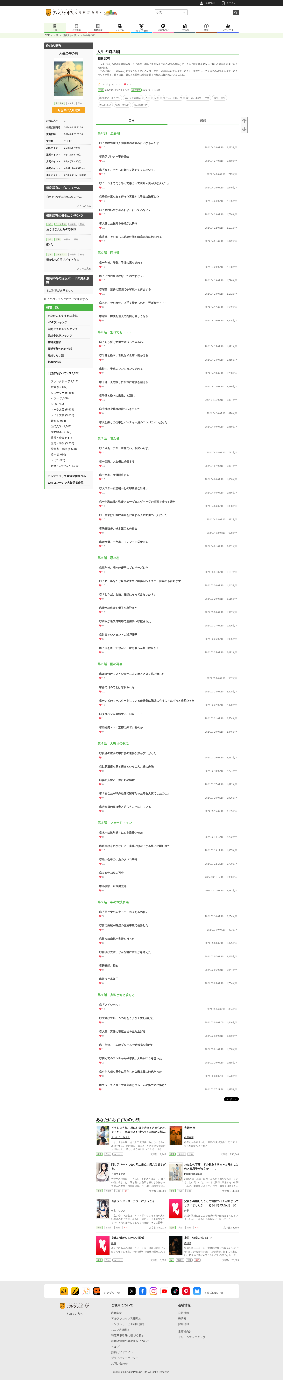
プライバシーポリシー (124, 1357)
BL (171, 1260)
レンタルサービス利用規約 (127, 1324)
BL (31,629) (58, 460)
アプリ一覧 (113, 1292)
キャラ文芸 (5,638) (62, 409)
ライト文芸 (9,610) (62, 415)
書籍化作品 (54, 342)
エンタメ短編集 (133, 97)
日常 (156, 97)
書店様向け (185, 1331)
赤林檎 (187, 1243)
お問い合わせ (119, 1363)
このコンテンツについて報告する (67, 299)
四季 (186, 1210)
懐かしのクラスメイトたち (62, 259)
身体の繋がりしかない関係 (127, 1237)
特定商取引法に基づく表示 (127, 1335)
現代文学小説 (70, 35)
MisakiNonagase (193, 1174)
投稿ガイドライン (122, 1352)
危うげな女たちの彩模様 (61, 229)
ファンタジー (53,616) (64, 381)
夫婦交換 (189, 1127)
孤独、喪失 (219, 97)
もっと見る (85, 206)
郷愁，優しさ (122, 104)
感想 (203, 120)
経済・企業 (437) (61, 437)
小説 (56, 35)
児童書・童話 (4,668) (64, 448)
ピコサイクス (118, 1174)
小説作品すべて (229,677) (64, 373)
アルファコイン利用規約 (126, 1318)
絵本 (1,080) (58, 454)
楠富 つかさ (118, 1210)
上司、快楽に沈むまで (197, 1237)
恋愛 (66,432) (59, 387)
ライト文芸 (61, 224)
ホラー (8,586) (60, 398)
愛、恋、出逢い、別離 (197, 97)
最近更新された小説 (60, 348)
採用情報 (183, 1324)
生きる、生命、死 (172, 97)
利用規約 (116, 1312)
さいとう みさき (120, 1137)
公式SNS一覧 (215, 1292)
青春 (99, 1191)
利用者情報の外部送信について (130, 1341)
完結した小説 (56, 355)
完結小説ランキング (60, 335)
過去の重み (105, 104)
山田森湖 (189, 1137)
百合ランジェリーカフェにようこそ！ (134, 1201)
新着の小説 (54, 361)
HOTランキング (57, 322)
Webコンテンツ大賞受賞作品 (65, 482)
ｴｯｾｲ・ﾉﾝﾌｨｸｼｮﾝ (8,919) (65, 465)
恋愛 (99, 1154)
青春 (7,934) (58, 420)
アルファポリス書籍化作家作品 (67, 476)
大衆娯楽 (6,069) (61, 432)
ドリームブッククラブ (191, 1337)
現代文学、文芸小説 (109, 97)
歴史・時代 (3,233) (62, 443)
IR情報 (182, 1318)
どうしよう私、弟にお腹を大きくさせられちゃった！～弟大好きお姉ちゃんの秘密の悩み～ (138, 1131)
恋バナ (50, 244)
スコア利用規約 (120, 1329)
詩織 (113, 1243)
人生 (147, 97)
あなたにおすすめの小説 (63, 315)
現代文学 (136, 90)
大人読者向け (141, 104)
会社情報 (183, 1312)
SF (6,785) (57, 403)
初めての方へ (75, 1313)
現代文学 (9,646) (61, 426)
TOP (47, 35)
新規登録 (210, 3)
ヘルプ (115, 1346)
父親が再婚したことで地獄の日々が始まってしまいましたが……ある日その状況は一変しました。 (211, 1205)
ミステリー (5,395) (62, 392)
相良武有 (104, 58)
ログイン (231, 3)
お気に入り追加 (70, 110)
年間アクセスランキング (63, 328)
